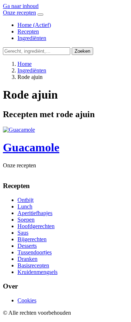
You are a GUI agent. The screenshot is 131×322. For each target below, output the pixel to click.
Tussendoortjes (34, 252)
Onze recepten (19, 12)
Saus (22, 233)
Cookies (26, 300)
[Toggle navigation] (40, 14)
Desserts (27, 246)
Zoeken (82, 51)
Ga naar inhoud (21, 6)
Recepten (28, 31)
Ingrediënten (31, 38)
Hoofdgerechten (36, 226)
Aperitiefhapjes (34, 213)
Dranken (27, 259)
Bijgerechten (32, 239)
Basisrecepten (33, 265)
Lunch (24, 206)
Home (34, 25)
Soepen (26, 219)
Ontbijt (25, 200)
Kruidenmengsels (37, 272)
